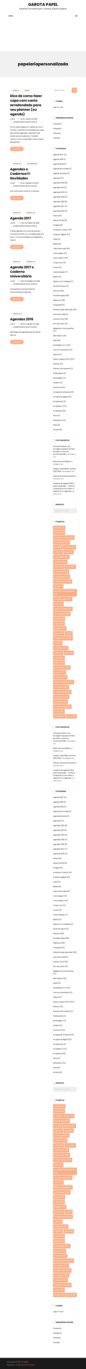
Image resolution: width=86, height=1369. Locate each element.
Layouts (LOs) (58, 319)
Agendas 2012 (58, 192)
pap (69, 653)
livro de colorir (59, 323)
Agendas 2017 (17, 164)
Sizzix (55, 425)
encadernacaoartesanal (64, 592)
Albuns (56, 215)
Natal (55, 340)
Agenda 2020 (58, 164)
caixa (58, 552)
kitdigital (59, 628)
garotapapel (61, 614)
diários (55, 277)
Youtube (56, 138)
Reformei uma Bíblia (61, 461)
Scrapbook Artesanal (62, 392)
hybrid (59, 623)
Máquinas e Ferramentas (63, 328)
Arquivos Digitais (59, 234)
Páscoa (56, 354)
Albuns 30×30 (58, 220)
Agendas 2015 (58, 197)
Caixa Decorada (59, 248)
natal (58, 653)
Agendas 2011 (58, 187)
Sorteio (56, 429)
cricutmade (61, 571)
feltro (58, 604)
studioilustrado (62, 706)
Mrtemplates (29, 1365)
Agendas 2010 (58, 183)
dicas (58, 586)
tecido (59, 711)
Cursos (56, 267)
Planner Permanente (61, 368)
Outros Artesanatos (61, 350)
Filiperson (57, 300)
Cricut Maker (58, 258)
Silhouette (57, 420)
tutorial (59, 716)
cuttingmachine (62, 581)
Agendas (56, 178)
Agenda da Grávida (61, 169)
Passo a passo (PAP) (61, 359)
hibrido (59, 618)
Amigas (56, 225)
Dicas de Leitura (59, 286)
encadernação (62, 599)
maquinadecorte (63, 638)
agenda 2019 (58, 159)
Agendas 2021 (58, 211)
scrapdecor (58, 406)
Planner (27, 90)
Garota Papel (43, 4)
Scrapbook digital (60, 397)
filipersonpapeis (62, 609)
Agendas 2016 (17, 314)
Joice (12, 119)
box (57, 547)
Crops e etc (58, 262)
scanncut (60, 677)
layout (58, 633)
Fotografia (57, 305)
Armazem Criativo (60, 230)
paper (59, 662)
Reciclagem (58, 378)
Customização (59, 272)
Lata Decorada (59, 314)
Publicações (58, 373)
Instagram (57, 128)
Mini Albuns (57, 336)
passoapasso (61, 667)
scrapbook (61, 687)
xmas (72, 716)
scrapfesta (57, 411)
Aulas (55, 239)
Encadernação (32, 164)
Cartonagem (58, 253)
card (69, 552)
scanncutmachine (63, 682)
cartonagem (61, 557)
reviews (56, 382)
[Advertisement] (43, 35)
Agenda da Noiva (60, 173)
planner (59, 672)
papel (59, 657)
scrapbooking (62, 692)
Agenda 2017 (17, 213)
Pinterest (57, 133)
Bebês (55, 244)
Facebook (57, 124)
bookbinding (61, 542)
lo (68, 633)
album (59, 532)
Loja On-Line (58, 107)
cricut (70, 567)
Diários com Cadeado (62, 281)
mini (57, 643)
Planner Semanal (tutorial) (64, 476)
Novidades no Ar (59, 345)
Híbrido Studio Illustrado (63, 309)
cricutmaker (61, 576)
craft (58, 567)
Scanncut (57, 387)
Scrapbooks (58, 401)
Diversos (16, 90)
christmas (60, 562)
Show (55, 415)
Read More (17, 149)
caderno (69, 547)
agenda (59, 528)
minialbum (60, 648)
